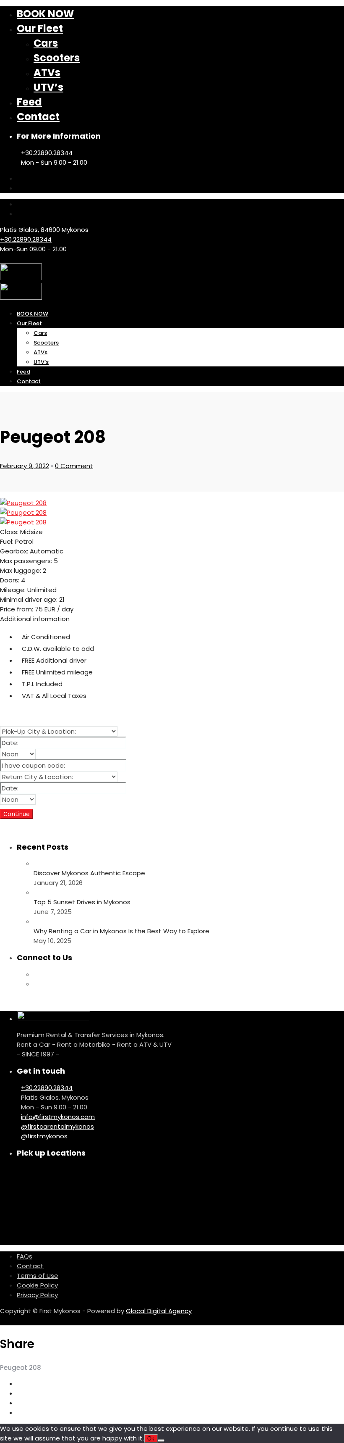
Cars (46, 43)
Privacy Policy (37, 1294)
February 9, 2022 (24, 465)
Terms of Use (37, 1275)
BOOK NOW (45, 14)
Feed (29, 102)
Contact (38, 117)
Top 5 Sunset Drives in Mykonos (82, 902)
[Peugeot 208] (23, 502)
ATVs (47, 72)
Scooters (57, 58)
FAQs (24, 1256)
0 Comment (74, 465)
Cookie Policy (37, 1285)
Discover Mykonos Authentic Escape (89, 873)
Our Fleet (40, 28)
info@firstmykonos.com (58, 1116)
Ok (150, 1438)
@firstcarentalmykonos (57, 1126)
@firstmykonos (44, 1136)
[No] (161, 1440)
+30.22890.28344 (26, 239)
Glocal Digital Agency (159, 1310)
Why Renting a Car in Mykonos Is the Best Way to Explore (121, 931)
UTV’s (48, 87)
